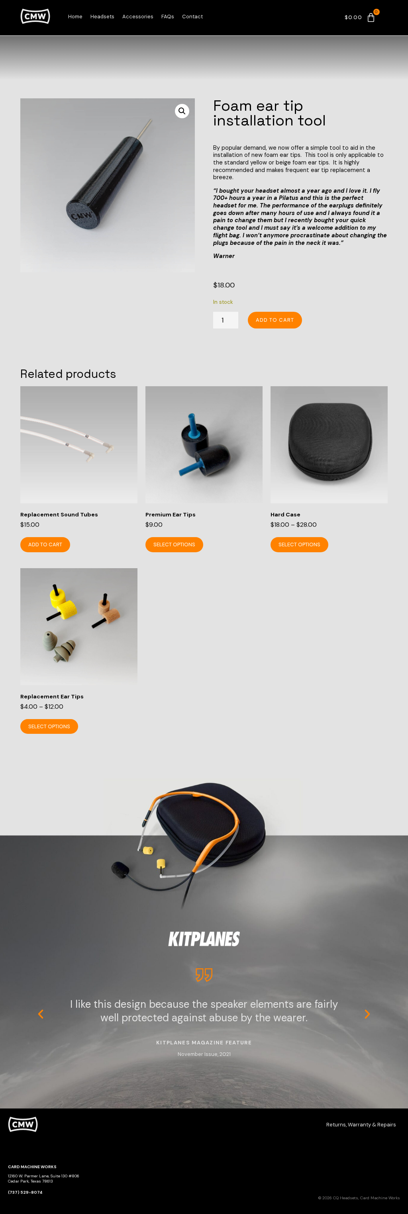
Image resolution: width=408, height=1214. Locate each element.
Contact (192, 16)
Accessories (137, 16)
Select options (174, 544)
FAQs (167, 16)
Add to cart (275, 320)
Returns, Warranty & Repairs (361, 1124)
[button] (182, 111)
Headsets (102, 16)
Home (75, 16)
